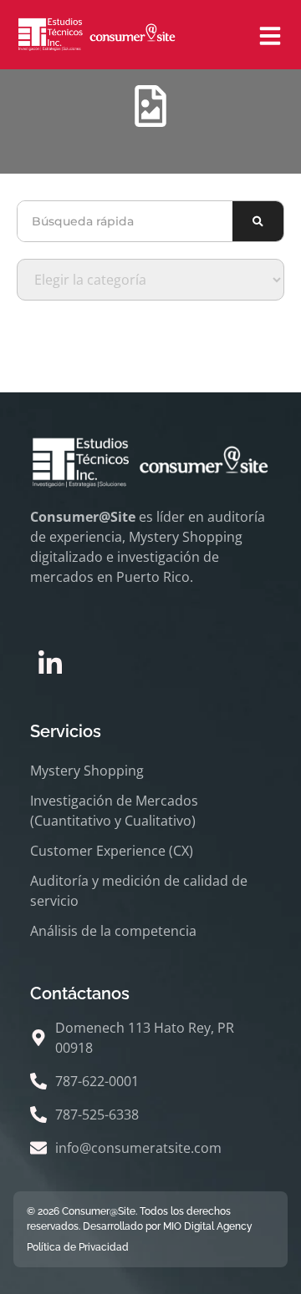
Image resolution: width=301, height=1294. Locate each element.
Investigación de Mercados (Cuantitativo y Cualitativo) (114, 810)
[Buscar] (257, 221)
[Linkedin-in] (50, 664)
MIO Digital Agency (208, 1226)
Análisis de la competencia (113, 931)
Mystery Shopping (87, 770)
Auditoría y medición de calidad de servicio (138, 891)
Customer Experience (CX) (111, 851)
